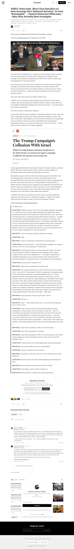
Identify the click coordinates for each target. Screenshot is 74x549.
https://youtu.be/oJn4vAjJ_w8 (21, 459)
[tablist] (17, 414)
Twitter (33, 38)
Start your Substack (33, 542)
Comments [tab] (14, 414)
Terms (40, 538)
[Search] (53, 2)
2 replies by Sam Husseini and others (24, 466)
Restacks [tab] (20, 414)
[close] (51, 485)
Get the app (44, 542)
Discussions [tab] (21, 479)
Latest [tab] (16, 479)
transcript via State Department (26, 203)
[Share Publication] (56, 2)
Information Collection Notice (36, 510)
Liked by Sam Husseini (20, 429)
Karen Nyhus (17, 427)
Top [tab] (12, 479)
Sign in (69, 2)
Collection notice (47, 538)
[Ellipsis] (62, 428)
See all (13, 517)
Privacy (36, 538)
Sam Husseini (17, 25)
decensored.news (23, 38)
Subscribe (62, 2)
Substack (30, 546)
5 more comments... (15, 472)
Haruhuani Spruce (18, 446)
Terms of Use (44, 508)
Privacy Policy (48, 510)
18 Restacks (27, 399)
